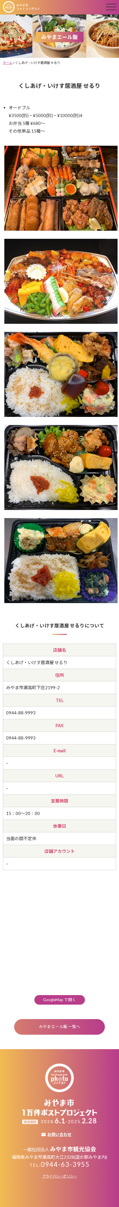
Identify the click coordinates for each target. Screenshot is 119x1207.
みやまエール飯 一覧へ (59, 1026)
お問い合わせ (59, 1135)
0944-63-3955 (65, 1164)
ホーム (7, 62)
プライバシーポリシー (59, 1176)
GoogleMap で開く (59, 999)
